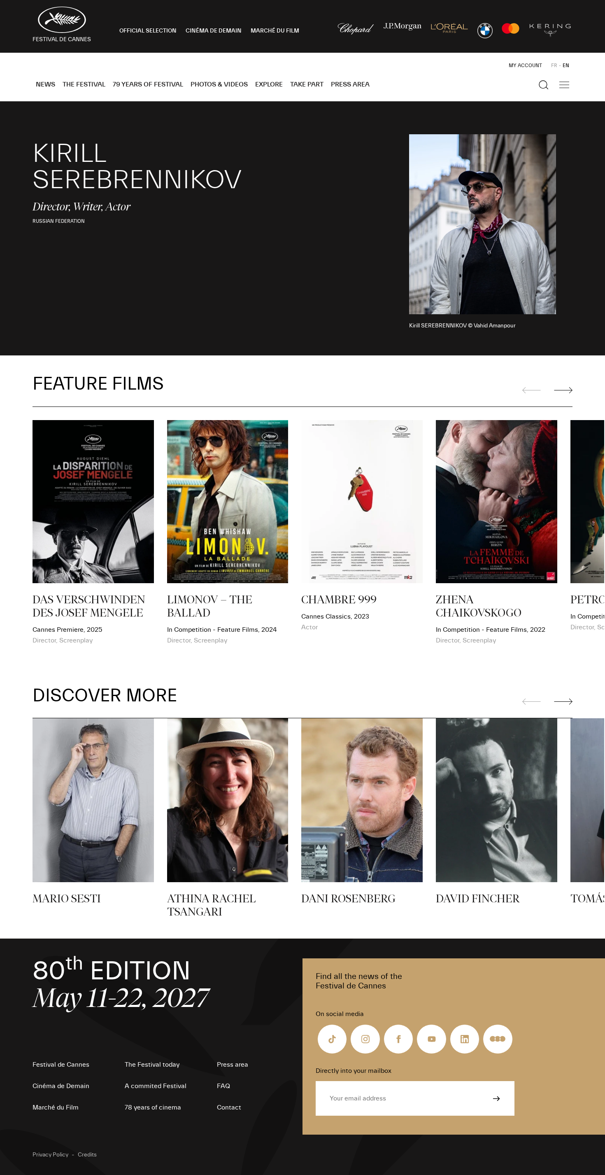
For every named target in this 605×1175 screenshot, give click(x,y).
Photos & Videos (219, 84)
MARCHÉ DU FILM (275, 31)
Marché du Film (56, 1107)
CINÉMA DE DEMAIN (214, 31)
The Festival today (152, 1064)
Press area (350, 84)
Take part (306, 84)
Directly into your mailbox (353, 1071)
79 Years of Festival (148, 84)
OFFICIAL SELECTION (148, 31)
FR (554, 65)
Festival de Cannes (61, 1064)
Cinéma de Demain (61, 1086)
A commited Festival (155, 1086)
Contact (229, 1107)
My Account (525, 65)
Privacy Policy (50, 1155)
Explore (269, 84)
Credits (87, 1155)
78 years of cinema (153, 1107)
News (45, 84)
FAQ (223, 1086)
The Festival (84, 84)
